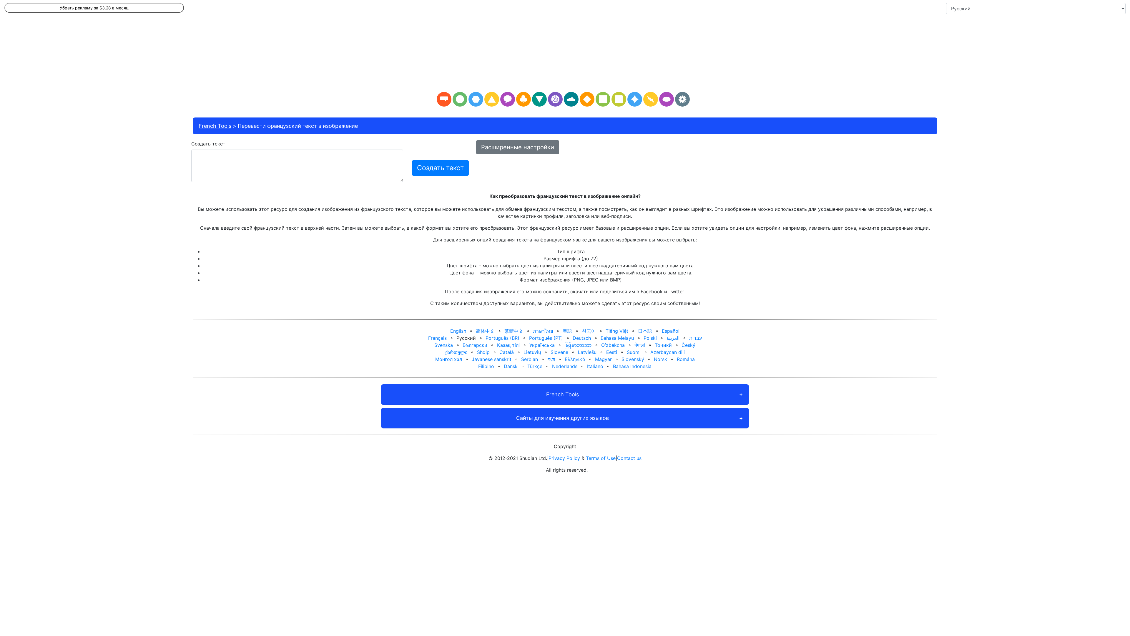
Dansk (511, 366)
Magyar (603, 359)
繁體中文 (513, 331)
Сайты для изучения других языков (562, 418)
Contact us (629, 458)
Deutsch (582, 338)
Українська (542, 345)
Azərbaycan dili (667, 352)
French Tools (215, 126)
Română (686, 359)
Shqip (483, 352)
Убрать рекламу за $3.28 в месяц (94, 7)
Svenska (443, 345)
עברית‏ (695, 338)
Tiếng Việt (617, 331)
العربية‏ (673, 338)
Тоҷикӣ (663, 345)
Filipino (486, 366)
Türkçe (534, 366)
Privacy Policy (564, 458)
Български (475, 345)
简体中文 (485, 331)
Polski (650, 338)
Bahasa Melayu (617, 338)
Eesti (611, 352)
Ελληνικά (575, 359)
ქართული (456, 352)
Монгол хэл (448, 359)
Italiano (595, 366)
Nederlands (564, 366)
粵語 (567, 331)
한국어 (589, 331)
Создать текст (208, 144)
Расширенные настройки (517, 147)
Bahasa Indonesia (632, 366)
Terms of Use (601, 458)
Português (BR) (502, 338)
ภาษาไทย (543, 331)
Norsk (660, 359)
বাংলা (551, 359)
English (458, 331)
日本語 (645, 331)
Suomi (634, 352)
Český (688, 345)
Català (506, 352)
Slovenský (633, 359)
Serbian (529, 359)
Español (670, 331)
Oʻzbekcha (613, 345)
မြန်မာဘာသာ (577, 345)
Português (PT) (546, 338)
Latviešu (587, 352)
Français (437, 338)
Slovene (559, 352)
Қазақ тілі (508, 345)
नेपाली (639, 345)
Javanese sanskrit (491, 359)
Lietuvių (532, 352)
